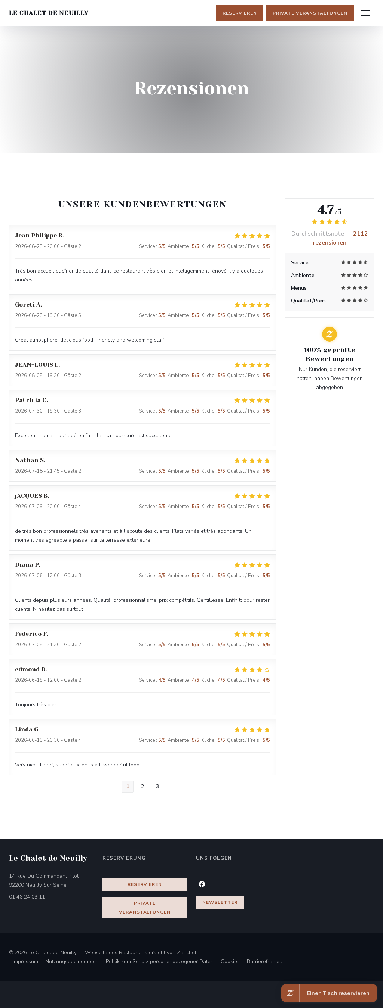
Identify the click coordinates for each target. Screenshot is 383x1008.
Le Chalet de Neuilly (49, 12)
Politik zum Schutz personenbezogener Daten (163, 962)
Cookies (234, 962)
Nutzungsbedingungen (75, 962)
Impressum (29, 962)
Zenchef (186, 952)
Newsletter (220, 902)
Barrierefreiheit (264, 962)
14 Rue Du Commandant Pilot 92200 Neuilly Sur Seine (51, 880)
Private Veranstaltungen (310, 13)
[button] (366, 13)
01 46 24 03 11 (27, 896)
